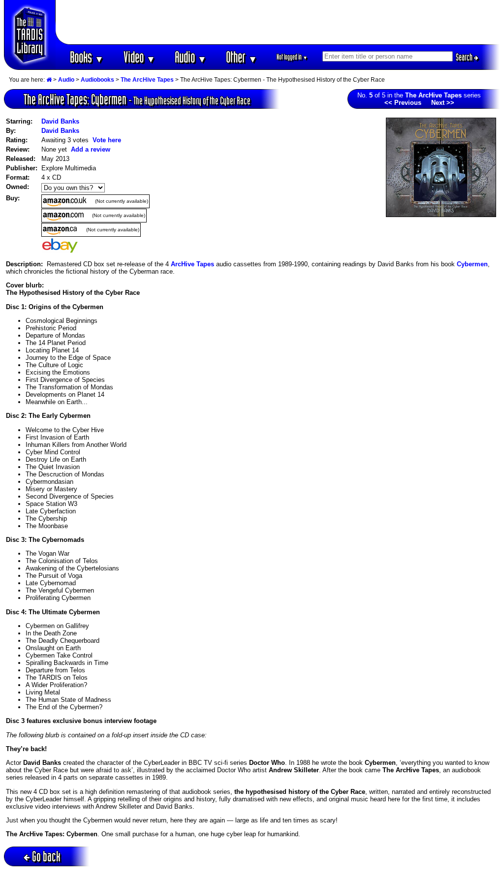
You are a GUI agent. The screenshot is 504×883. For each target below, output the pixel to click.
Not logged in (292, 57)
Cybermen (472, 264)
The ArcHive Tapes (147, 79)
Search (465, 57)
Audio (191, 56)
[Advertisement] (278, 22)
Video (140, 56)
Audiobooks (97, 79)
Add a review (90, 149)
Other (241, 56)
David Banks (60, 121)
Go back (46, 856)
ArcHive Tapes (192, 264)
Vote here (107, 140)
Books (87, 56)
